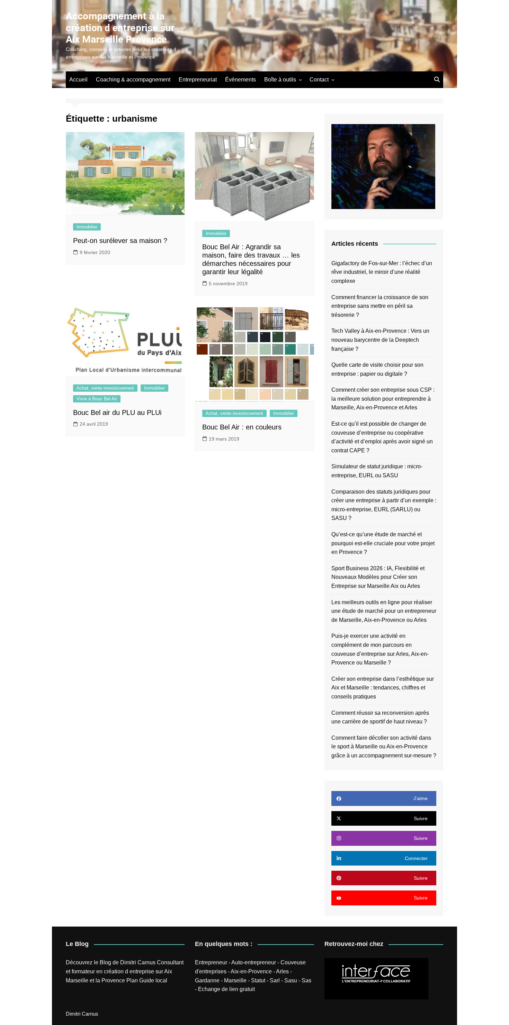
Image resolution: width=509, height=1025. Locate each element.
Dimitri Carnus (137, 962)
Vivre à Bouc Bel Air (97, 398)
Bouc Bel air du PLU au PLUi (117, 412)
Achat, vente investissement (105, 388)
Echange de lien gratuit (226, 989)
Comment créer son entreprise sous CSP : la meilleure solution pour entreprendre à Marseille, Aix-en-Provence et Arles (383, 398)
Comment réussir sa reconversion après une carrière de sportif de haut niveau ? (380, 717)
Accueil (78, 79)
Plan (132, 980)
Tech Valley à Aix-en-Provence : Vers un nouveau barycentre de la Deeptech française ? (380, 339)
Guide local (153, 980)
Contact (319, 79)
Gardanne (207, 980)
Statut (258, 980)
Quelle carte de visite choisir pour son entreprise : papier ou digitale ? (377, 369)
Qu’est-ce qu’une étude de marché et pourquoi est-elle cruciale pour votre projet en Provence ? (383, 543)
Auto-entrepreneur (253, 962)
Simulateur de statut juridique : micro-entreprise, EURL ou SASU (376, 470)
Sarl (275, 980)
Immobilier (87, 226)
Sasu (290, 980)
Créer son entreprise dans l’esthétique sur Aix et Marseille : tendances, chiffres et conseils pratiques (382, 688)
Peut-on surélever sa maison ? (120, 240)
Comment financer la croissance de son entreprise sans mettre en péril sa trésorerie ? (379, 306)
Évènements (240, 79)
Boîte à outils (280, 79)
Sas (306, 980)
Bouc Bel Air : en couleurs (242, 427)
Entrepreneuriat (198, 79)
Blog (105, 962)
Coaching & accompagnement (133, 79)
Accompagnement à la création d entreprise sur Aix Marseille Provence (120, 27)
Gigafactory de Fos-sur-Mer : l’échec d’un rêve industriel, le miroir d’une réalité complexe (381, 272)
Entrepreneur (211, 962)
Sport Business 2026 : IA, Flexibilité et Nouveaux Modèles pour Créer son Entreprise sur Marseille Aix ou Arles (378, 577)
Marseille (235, 980)
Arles (282, 971)
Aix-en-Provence (251, 971)
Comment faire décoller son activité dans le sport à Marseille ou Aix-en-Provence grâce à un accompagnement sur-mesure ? (383, 746)
